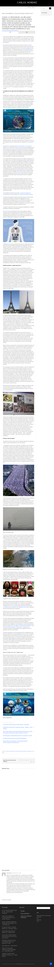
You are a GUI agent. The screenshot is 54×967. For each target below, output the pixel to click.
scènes (7, 648)
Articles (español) (9, 751)
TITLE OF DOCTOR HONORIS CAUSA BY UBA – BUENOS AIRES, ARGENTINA (9, 912)
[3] (30, 105)
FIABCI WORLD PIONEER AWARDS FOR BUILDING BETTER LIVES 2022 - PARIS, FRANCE (9, 936)
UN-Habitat (39, 919)
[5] (7, 252)
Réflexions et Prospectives (27, 751)
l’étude (8, 211)
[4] (22, 178)
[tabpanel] (18, 390)
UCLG (38, 921)
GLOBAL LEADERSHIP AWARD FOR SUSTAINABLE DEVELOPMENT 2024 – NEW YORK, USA (9, 923)
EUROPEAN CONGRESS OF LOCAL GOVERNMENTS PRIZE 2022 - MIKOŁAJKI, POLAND (9, 942)
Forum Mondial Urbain (27, 49)
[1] (33, 76)
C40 (37, 918)
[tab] (10, 32)
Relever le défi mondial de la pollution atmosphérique (15, 738)
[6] (5, 421)
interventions (19, 171)
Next (33, 7)
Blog (13, 751)
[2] (31, 80)
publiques (24, 171)
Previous (29, 7)
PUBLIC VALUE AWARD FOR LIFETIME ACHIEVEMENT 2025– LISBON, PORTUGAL (8, 918)
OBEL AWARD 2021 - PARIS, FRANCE (9, 945)
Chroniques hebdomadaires (18, 751)
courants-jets (20, 635)
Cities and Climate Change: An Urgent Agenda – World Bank (16, 724)
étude (18, 615)
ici (26, 641)
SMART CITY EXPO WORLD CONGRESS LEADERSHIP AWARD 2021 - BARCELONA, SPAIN (9, 950)
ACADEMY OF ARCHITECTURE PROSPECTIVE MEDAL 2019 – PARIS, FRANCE (9, 955)
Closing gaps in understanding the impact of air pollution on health (18, 735)
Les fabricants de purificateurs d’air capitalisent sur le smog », (17, 607)
